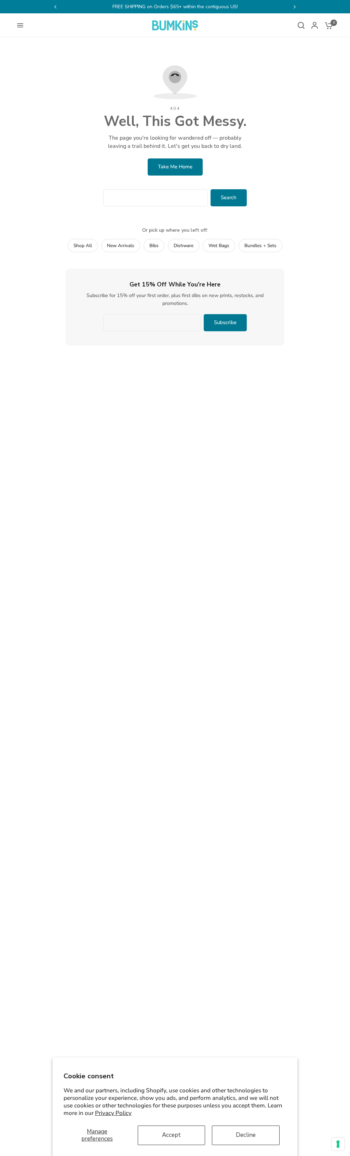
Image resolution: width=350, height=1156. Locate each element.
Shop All (82, 245)
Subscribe (225, 322)
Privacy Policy (113, 1113)
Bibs (154, 245)
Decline (246, 1135)
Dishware (183, 245)
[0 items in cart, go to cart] (327, 25)
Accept (171, 1135)
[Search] (301, 25)
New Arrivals (120, 245)
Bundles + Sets (260, 245)
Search (229, 197)
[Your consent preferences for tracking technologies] (338, 1144)
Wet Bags (218, 245)
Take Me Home (175, 166)
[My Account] (314, 25)
